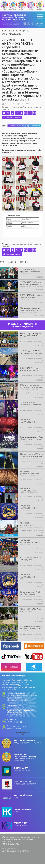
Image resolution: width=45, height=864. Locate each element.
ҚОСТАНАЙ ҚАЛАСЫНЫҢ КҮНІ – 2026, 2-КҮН (29, 508)
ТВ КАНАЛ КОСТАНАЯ (22, 769)
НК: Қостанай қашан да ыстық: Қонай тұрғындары (30, 559)
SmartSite (24, 851)
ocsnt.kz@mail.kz (14, 728)
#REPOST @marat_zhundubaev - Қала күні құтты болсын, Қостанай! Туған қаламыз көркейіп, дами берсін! (31, 473)
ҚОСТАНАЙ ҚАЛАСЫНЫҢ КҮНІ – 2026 (29, 577)
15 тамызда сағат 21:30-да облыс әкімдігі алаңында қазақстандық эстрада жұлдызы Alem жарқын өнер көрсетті (31, 456)
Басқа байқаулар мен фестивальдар (16, 32)
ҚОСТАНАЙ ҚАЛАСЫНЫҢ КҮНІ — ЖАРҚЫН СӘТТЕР (30, 490)
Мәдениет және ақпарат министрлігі (25, 757)
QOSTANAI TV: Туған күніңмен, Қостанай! (29, 369)
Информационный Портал (25, 782)
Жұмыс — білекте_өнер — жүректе (24, 126)
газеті (23, 796)
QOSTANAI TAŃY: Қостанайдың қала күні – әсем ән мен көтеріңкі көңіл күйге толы (31, 404)
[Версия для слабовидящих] (32, 23)
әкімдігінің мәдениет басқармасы (28, 741)
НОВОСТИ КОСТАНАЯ (22, 824)
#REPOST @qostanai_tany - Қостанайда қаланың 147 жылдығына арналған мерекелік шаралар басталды (31, 525)
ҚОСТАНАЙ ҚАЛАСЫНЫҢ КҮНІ (29, 421)
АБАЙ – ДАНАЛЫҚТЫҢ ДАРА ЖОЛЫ (31, 610)
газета (22, 810)
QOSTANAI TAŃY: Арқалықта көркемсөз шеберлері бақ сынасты (31, 271)
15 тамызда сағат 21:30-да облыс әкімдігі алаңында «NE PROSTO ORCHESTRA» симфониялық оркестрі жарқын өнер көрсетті (31, 439)
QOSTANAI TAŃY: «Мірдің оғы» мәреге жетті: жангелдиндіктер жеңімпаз (31, 297)
